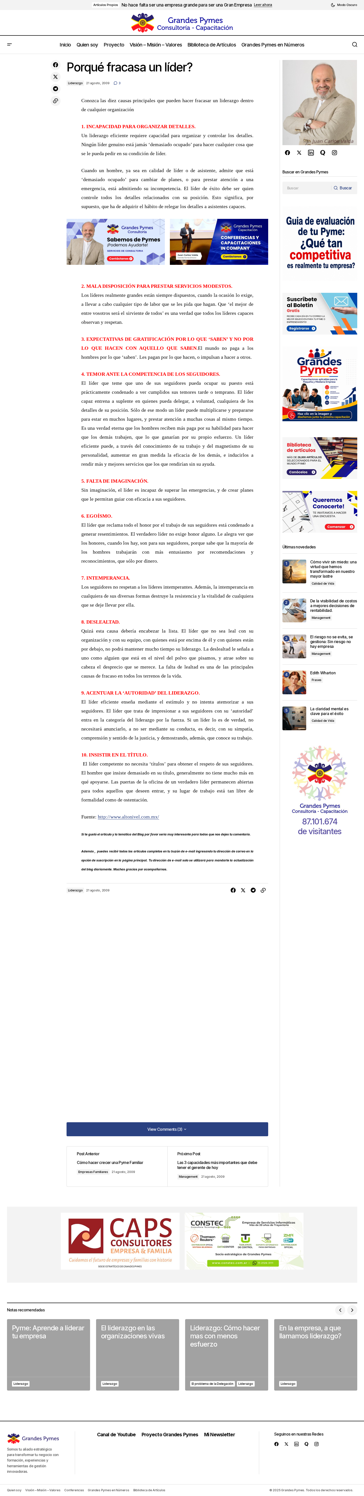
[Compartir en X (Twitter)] (56, 77)
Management (188, 1176)
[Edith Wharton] (294, 682)
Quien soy (14, 1490)
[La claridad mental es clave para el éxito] (294, 718)
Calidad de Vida (323, 583)
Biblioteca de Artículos (149, 1490)
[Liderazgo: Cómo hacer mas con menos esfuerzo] (226, 1355)
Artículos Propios (105, 5)
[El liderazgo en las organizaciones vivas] (137, 1355)
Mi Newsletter (219, 1435)
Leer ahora (263, 5)
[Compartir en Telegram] (56, 89)
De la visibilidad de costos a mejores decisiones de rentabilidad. (333, 606)
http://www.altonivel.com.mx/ (128, 816)
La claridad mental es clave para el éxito (329, 711)
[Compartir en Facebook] (56, 65)
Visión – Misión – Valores (42, 1490)
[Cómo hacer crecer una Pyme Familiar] (117, 1166)
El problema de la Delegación (212, 1384)
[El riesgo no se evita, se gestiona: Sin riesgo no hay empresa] (294, 646)
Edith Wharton (323, 673)
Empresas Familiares (93, 1172)
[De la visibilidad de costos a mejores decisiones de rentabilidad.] (294, 610)
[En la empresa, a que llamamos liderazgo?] (315, 1355)
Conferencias (74, 1490)
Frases (317, 680)
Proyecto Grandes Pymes (170, 1435)
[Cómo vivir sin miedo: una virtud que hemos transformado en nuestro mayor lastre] (294, 571)
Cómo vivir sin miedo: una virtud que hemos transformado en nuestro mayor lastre (333, 569)
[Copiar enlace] (56, 101)
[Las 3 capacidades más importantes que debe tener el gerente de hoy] (217, 1166)
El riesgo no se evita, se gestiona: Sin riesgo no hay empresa (331, 642)
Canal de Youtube (116, 1435)
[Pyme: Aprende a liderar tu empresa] (48, 1355)
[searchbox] (307, 188)
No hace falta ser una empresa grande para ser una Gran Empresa (187, 4)
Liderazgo (75, 83)
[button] (344, 5)
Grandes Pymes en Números (108, 1490)
